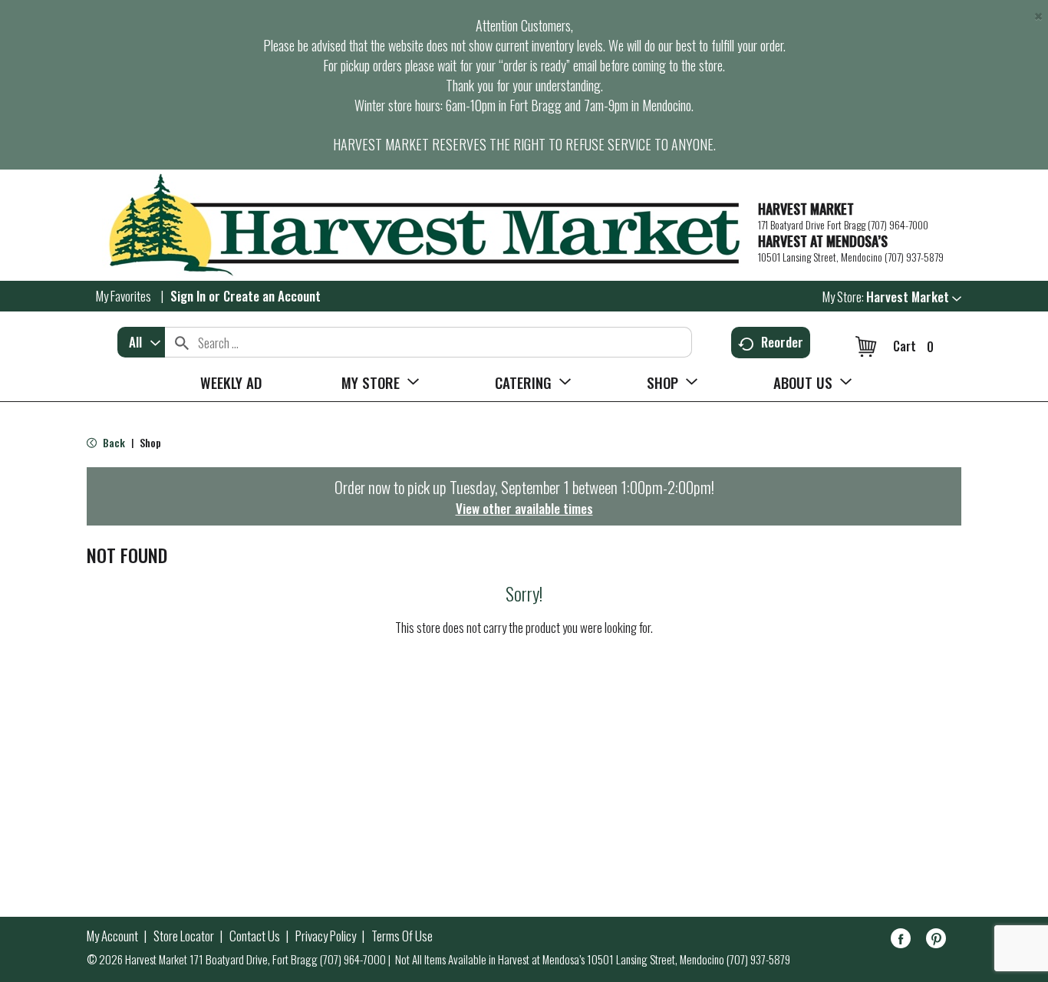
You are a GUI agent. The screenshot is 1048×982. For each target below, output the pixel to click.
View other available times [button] (524, 508)
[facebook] (901, 941)
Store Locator (183, 936)
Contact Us (254, 936)
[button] (913, 296)
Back (113, 442)
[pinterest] (936, 941)
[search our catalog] (182, 342)
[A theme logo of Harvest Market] (414, 225)
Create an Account (272, 295)
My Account (112, 936)
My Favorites (123, 295)
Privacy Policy (325, 936)
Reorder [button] (782, 341)
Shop (150, 442)
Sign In (188, 295)
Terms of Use (402, 936)
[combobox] (141, 342)
